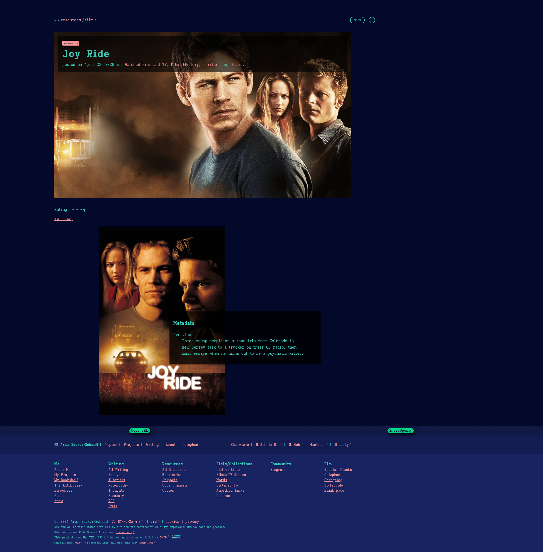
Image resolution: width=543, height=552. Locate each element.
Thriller (211, 64)
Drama (236, 64)
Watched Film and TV (145, 64)
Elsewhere (240, 445)
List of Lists (228, 470)
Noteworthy (118, 485)
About (170, 445)
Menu (357, 20)
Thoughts (116, 490)
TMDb (163, 537)
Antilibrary (68, 485)
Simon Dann (124, 532)
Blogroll (277, 470)
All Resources (175, 470)
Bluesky (342, 445)
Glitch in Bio (268, 445)
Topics (111, 445)
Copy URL (139, 430)
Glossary (116, 496)
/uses (59, 496)
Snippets (169, 480)
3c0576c (77, 542)
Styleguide (333, 485)
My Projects (65, 475)
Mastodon (317, 445)
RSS (111, 501)
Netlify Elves (146, 542)
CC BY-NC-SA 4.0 (126, 522)
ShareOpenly (400, 430)
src (154, 522)
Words (221, 480)
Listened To (227, 485)
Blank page (334, 490)
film (89, 19)
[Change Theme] (372, 20)
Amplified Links (230, 490)
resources (70, 19)
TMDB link (62, 219)
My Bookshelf (66, 480)
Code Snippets (175, 485)
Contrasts (225, 496)
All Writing (118, 470)
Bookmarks (171, 475)
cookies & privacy (182, 522)
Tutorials (116, 480)
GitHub (294, 445)
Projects (131, 445)
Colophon (190, 445)
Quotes (168, 490)
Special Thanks (338, 470)
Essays (114, 475)
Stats (112, 506)
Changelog (333, 480)
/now (58, 501)
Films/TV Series (231, 475)
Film (175, 64)
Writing (152, 445)
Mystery (191, 64)
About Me (62, 470)
